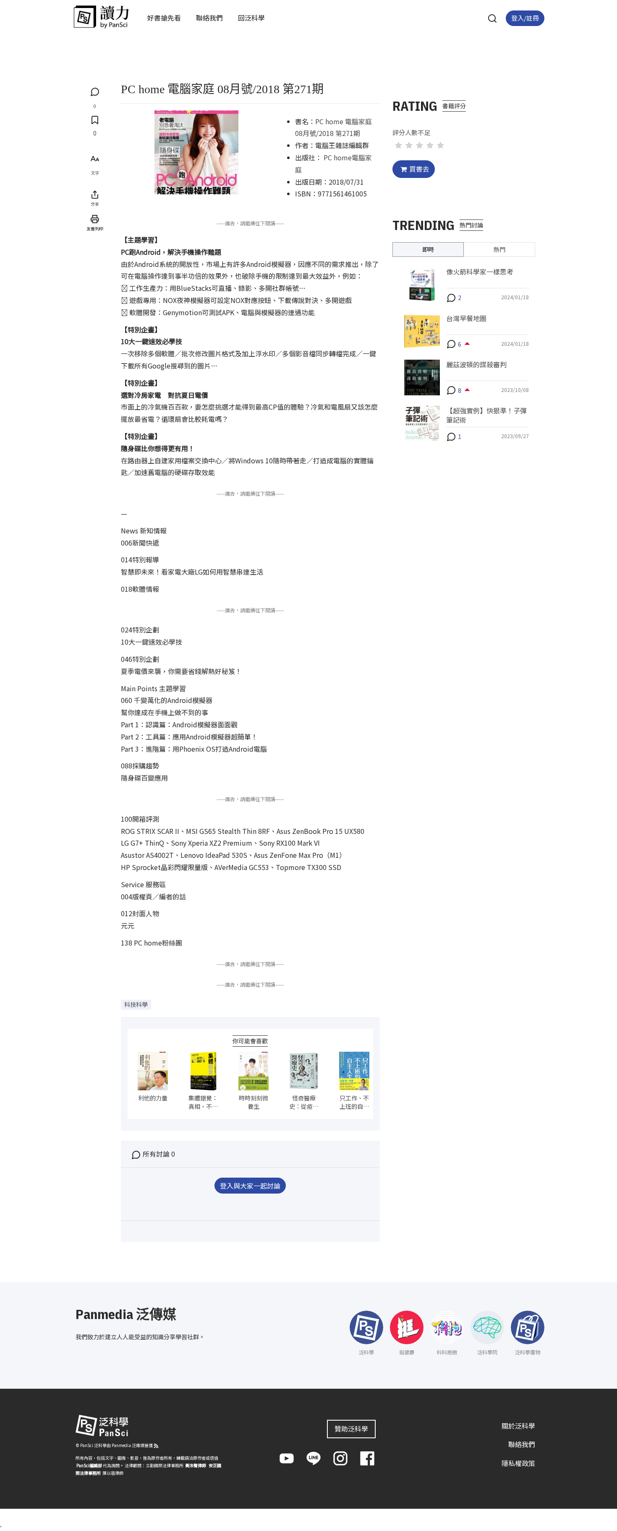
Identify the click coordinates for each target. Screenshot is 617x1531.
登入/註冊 (525, 17)
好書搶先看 (164, 18)
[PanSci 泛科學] (101, 17)
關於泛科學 (518, 1426)
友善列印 (94, 228)
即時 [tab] (428, 249)
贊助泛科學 (351, 1429)
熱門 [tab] (499, 249)
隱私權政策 (518, 1463)
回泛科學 (251, 18)
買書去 (419, 169)
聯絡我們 (209, 18)
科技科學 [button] (136, 1004)
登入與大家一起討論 (250, 1186)
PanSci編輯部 (89, 1465)
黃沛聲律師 (195, 1465)
